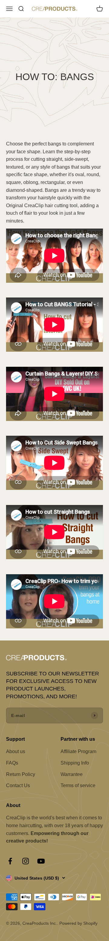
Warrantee (72, 774)
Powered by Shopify (78, 923)
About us (15, 751)
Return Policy (20, 774)
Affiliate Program (78, 751)
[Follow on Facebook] (10, 861)
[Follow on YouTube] (41, 861)
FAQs (12, 762)
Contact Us (18, 785)
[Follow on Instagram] (25, 861)
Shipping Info (75, 762)
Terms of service (78, 785)
